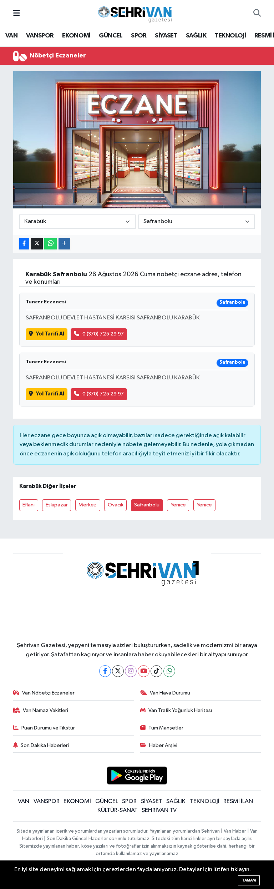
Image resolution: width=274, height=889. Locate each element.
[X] (118, 671)
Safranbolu (146, 504)
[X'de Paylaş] (37, 244)
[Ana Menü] (16, 13)
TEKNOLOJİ (230, 35)
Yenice (178, 504)
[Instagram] (131, 671)
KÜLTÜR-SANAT (117, 810)
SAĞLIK (196, 35)
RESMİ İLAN (238, 801)
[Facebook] (105, 671)
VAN (11, 35)
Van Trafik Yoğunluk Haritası (180, 710)
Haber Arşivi (163, 745)
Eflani (28, 504)
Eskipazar (57, 504)
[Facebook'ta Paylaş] (24, 244)
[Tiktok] (156, 671)
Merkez (87, 504)
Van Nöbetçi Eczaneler (48, 693)
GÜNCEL (110, 35)
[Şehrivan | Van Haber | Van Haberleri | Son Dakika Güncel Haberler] (137, 13)
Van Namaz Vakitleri (45, 710)
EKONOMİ (76, 35)
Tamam (249, 880)
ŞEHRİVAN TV (159, 810)
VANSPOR (40, 35)
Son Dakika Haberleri (45, 745)
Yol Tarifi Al (50, 334)
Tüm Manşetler (165, 728)
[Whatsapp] (169, 671)
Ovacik (115, 504)
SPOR (139, 35)
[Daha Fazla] (64, 244)
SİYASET (166, 35)
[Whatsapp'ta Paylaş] (50, 244)
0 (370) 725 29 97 (103, 334)
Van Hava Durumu (170, 693)
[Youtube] (143, 671)
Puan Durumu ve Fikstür (48, 728)
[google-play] (137, 775)
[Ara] (257, 13)
